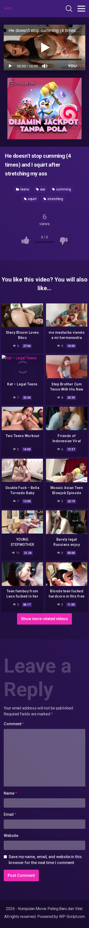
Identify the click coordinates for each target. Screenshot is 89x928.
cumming (63, 189)
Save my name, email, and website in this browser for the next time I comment (45, 859)
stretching (55, 199)
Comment (14, 724)
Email (10, 814)
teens (24, 189)
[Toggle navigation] (81, 9)
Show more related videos (44, 618)
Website (11, 835)
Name (10, 793)
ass (42, 189)
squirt (32, 199)
